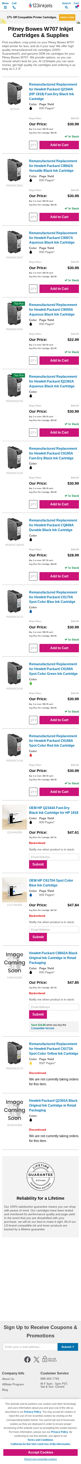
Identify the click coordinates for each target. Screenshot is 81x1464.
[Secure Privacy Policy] (50, 1361)
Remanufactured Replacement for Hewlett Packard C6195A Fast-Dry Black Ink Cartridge (53, 453)
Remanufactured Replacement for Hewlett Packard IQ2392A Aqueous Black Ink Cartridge (53, 381)
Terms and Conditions (40, 1439)
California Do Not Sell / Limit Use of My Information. (41, 1444)
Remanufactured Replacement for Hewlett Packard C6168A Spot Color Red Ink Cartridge (53, 740)
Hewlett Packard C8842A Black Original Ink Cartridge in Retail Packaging (53, 957)
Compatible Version (42, 1028)
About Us (8, 1379)
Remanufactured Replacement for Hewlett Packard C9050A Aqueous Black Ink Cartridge (53, 309)
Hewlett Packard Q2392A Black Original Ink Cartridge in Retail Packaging (53, 1105)
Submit (38, 864)
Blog (5, 1389)
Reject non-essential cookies (40, 1459)
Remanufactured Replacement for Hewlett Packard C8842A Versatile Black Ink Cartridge (53, 165)
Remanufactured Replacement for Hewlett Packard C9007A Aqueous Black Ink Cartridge (53, 237)
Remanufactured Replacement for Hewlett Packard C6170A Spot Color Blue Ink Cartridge (53, 597)
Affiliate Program (13, 1384)
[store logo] (40, 5)
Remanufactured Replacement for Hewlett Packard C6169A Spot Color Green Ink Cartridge (53, 668)
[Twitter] (36, 1361)
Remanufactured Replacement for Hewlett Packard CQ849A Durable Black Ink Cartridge (53, 525)
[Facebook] (27, 1361)
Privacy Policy (32, 1411)
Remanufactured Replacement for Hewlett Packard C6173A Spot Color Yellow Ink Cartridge (53, 1048)
